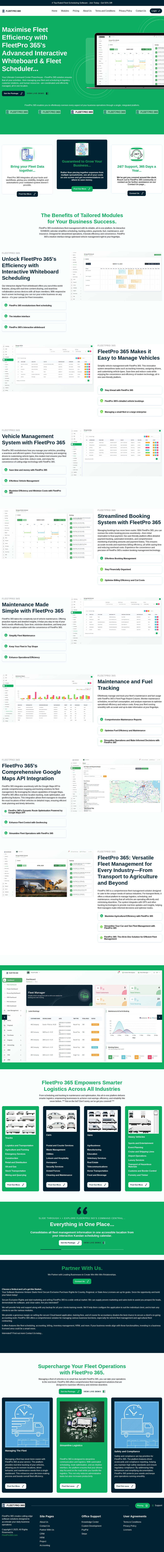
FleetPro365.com (10, 1535)
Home (54, 11)
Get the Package (11, 93)
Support (158, 1505)
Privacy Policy (125, 11)
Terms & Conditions (132, 1522)
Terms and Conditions (105, 11)
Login (154, 11)
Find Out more (68, 1486)
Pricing (76, 11)
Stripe (84, 1534)
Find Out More (25, 194)
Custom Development (91, 1526)
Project (43, 1541)
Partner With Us (47, 1530)
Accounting (45, 1545)
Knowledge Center (90, 1522)
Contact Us (141, 11)
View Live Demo (35, 93)
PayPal (85, 1530)
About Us (87, 11)
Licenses (127, 1530)
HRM (42, 1538)
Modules (65, 11)
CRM (42, 1534)
